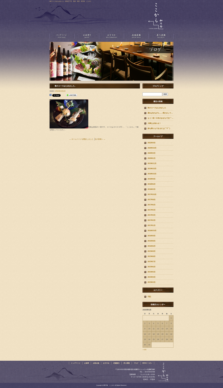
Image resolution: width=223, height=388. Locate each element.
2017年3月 (152, 220)
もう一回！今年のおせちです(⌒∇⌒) (160, 118)
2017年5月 (152, 210)
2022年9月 (152, 143)
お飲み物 (96, 363)
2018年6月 (152, 184)
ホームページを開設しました (81, 139)
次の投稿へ (100, 139)
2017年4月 (152, 215)
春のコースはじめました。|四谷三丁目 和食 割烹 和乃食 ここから (70, 1)
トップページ (62, 36)
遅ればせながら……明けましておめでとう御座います (160, 113)
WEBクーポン (147, 363)
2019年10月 (152, 169)
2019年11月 (152, 163)
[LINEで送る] (71, 95)
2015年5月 (152, 272)
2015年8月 (152, 256)
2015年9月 (152, 251)
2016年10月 (152, 231)
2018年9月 (152, 179)
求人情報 (161, 36)
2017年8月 (152, 200)
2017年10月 (152, 194)
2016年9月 (152, 236)
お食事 (86, 363)
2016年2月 (152, 246)
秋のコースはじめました (157, 108)
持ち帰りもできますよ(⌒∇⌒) (159, 128)
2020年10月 (152, 148)
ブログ (136, 363)
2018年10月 (152, 174)
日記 (149, 296)
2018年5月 (152, 189)
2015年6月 (152, 267)
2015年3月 (152, 282)
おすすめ (111, 36)
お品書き (86, 36)
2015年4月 (152, 277)
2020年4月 (152, 153)
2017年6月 (152, 205)
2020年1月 (152, 158)
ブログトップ (158, 86)
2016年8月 (152, 241)
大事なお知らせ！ (154, 123)
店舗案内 (136, 36)
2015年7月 (152, 261)
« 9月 (144, 350)
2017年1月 (152, 225)
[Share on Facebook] (51, 95)
